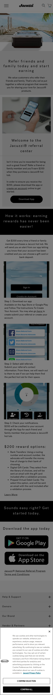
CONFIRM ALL (26, 689)
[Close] (49, 631)
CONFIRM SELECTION (26, 681)
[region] (26, 661)
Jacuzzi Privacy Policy (32, 673)
